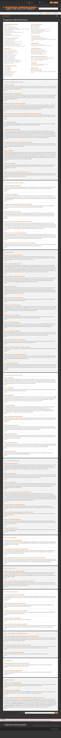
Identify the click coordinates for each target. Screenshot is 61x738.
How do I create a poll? (8, 53)
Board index (6, 16)
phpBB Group (40, 684)
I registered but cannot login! (9, 31)
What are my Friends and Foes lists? (37, 44)
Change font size (57, 16)
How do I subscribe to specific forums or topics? (39, 59)
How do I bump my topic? (9, 63)
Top (6, 90)
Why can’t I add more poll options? (10, 54)
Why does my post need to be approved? (12, 62)
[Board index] (21, 7)
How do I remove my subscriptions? (37, 60)
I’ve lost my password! (8, 30)
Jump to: (22, 712)
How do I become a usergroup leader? (38, 30)
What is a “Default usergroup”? (36, 32)
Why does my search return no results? (38, 50)
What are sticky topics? (8, 73)
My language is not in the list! (9, 42)
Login (55, 13)
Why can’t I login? (7, 25)
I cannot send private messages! (37, 37)
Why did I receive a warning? (9, 58)
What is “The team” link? (35, 33)
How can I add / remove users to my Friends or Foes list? (41, 45)
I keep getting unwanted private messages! (39, 38)
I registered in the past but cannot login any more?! (13, 32)
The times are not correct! (9, 40)
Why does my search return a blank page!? (39, 51)
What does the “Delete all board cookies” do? (12, 35)
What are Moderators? (35, 26)
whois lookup (42, 700)
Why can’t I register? (8, 34)
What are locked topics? (8, 74)
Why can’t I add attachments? (9, 57)
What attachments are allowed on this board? (39, 64)
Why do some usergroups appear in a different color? (41, 31)
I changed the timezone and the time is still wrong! (13, 41)
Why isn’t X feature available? (36, 70)
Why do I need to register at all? (10, 26)
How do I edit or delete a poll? (9, 55)
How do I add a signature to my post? (11, 52)
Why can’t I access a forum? (9, 56)
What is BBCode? (7, 67)
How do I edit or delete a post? (10, 51)
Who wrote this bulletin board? (36, 69)
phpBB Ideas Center (10, 693)
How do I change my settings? (9, 39)
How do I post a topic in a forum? (10, 50)
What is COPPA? (7, 33)
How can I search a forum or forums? (38, 49)
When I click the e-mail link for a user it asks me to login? (14, 46)
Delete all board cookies (38, 725)
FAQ (42, 13)
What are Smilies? (7, 69)
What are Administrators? (35, 25)
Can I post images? (7, 70)
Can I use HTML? (7, 68)
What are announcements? (9, 72)
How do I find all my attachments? (37, 65)
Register (56, 2)
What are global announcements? (10, 71)
